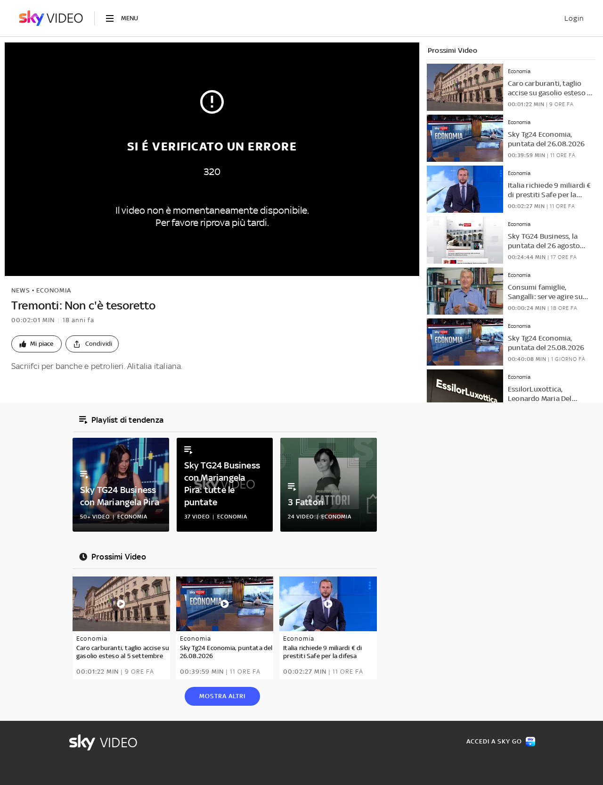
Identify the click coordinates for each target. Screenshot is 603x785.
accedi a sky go (494, 741)
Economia (53, 290)
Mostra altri (222, 696)
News (20, 290)
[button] (36, 343)
